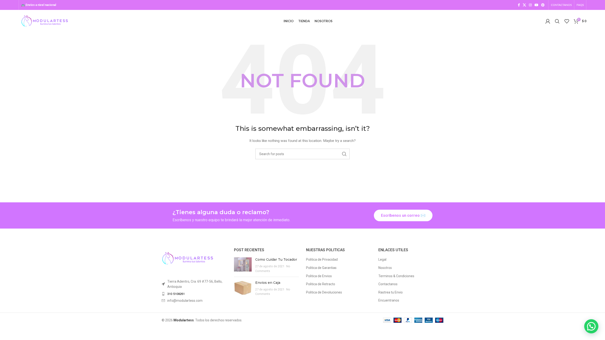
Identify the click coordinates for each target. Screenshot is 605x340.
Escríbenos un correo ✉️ (403, 215)
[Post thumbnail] (243, 265)
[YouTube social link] (536, 5)
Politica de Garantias (321, 268)
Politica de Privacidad (322, 259)
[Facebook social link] (518, 5)
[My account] (548, 21)
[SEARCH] (344, 154)
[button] (591, 326)
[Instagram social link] (530, 5)
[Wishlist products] (566, 21)
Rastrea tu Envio (390, 292)
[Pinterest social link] (543, 5)
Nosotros (385, 268)
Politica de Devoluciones (324, 292)
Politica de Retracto (320, 284)
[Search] (557, 21)
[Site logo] (45, 21)
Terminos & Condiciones (396, 276)
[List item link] (194, 293)
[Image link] (188, 258)
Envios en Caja (267, 282)
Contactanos (388, 284)
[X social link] (524, 5)
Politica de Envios (319, 276)
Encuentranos (388, 300)
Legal (382, 259)
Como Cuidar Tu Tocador (276, 259)
